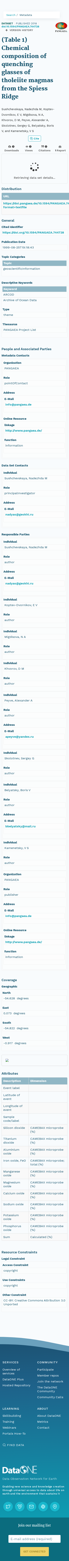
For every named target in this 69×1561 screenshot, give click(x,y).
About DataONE (49, 1416)
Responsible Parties (16, 534)
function (10, 440)
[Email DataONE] (31, 1506)
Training (8, 1421)
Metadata (26, 14)
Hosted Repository (16, 1385)
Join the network (50, 1381)
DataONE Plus (13, 1379)
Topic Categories (13, 257)
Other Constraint (14, 1295)
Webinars (9, 1427)
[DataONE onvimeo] (20, 1506)
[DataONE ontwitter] (8, 1506)
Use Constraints (13, 1280)
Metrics (42, 1421)
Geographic (9, 986)
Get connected (34, 1551)
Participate (45, 1369)
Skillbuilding (11, 1416)
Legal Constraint (13, 1258)
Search (11, 14)
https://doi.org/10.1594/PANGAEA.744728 (33, 232)
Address (9, 392)
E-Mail (9, 399)
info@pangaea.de (18, 404)
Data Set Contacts (15, 465)
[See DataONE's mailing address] (55, 1506)
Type (5, 309)
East (5, 1008)
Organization (12, 363)
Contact (43, 1427)
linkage (9, 425)
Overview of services (11, 1371)
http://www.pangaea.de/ (23, 430)
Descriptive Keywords (17, 282)
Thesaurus (9, 324)
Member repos (48, 1375)
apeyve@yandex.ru (19, 736)
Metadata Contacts (15, 355)
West (6, 1037)
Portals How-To (14, 1433)
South (6, 1022)
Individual (10, 472)
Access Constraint (15, 1265)
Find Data (15, 1445)
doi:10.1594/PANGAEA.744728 (20, 26)
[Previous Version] (7, 30)
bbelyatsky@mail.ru (20, 826)
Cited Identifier (12, 227)
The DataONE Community (47, 1389)
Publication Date (13, 242)
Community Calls (50, 1397)
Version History (21, 30)
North (6, 993)
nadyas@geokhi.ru (19, 514)
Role (6, 377)
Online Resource (14, 418)
